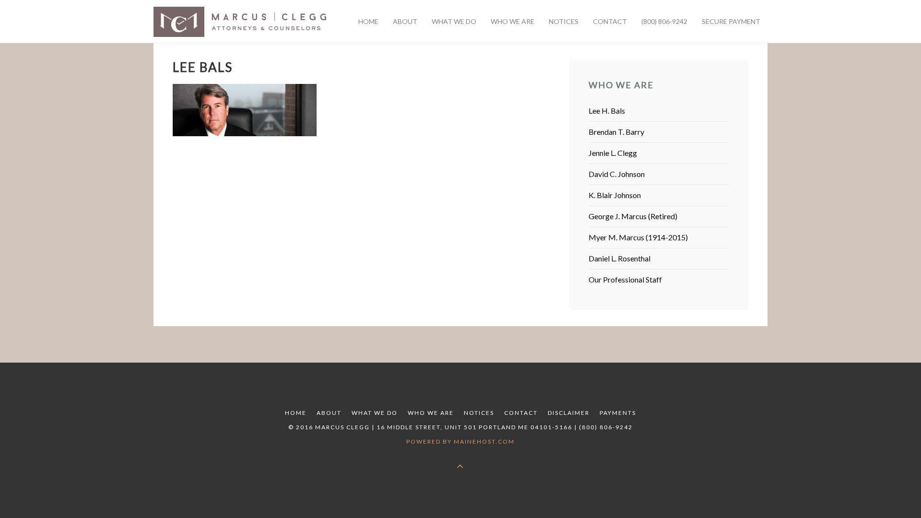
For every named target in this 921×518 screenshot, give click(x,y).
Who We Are (431, 412)
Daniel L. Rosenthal (619, 258)
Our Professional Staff (625, 279)
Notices (479, 412)
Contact (521, 412)
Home (296, 412)
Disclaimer (569, 412)
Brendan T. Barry (616, 131)
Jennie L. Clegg (613, 152)
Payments (618, 412)
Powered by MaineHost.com (460, 441)
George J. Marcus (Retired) (633, 216)
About (329, 412)
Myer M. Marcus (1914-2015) (638, 237)
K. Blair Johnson (615, 195)
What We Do (375, 412)
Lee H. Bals (607, 110)
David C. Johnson (617, 173)
